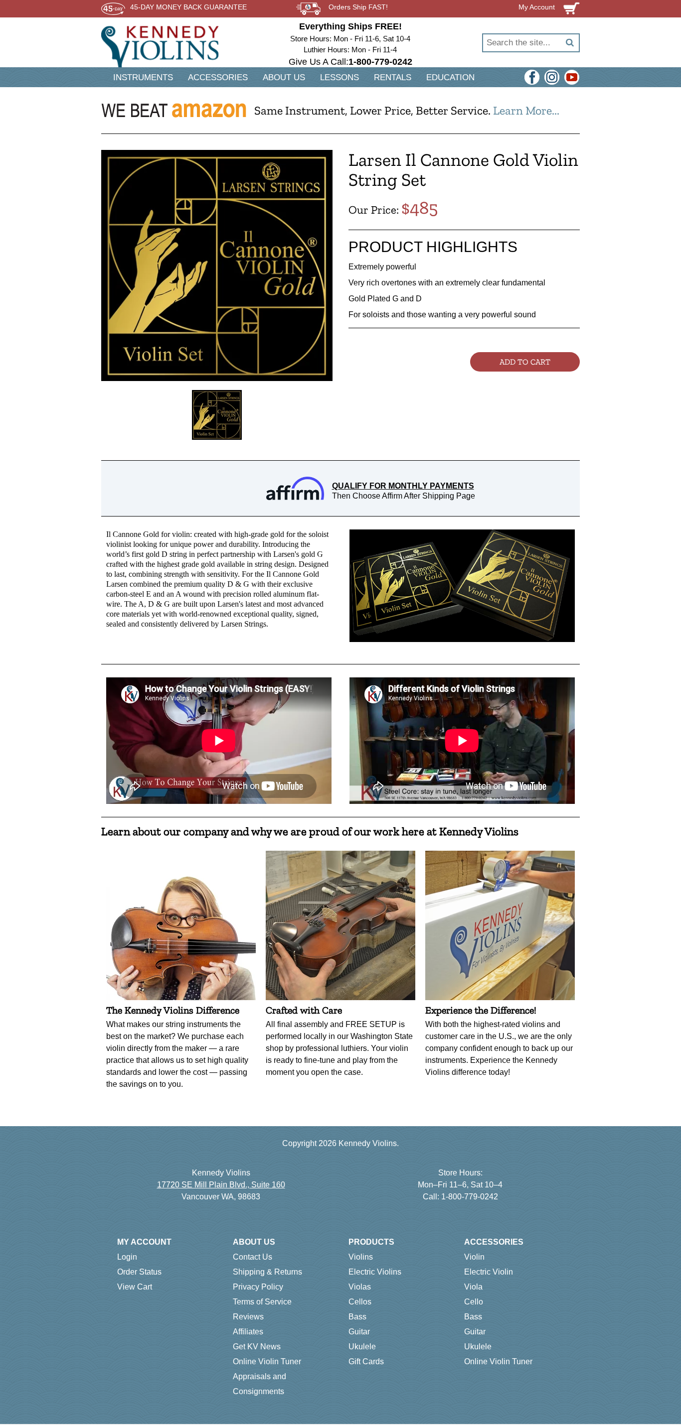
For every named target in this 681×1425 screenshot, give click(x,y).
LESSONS (339, 77)
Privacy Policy (258, 1287)
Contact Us (252, 1257)
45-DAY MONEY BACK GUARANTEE (188, 7)
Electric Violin (488, 1272)
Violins (360, 1257)
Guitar (359, 1331)
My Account (144, 1242)
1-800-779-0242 (469, 1196)
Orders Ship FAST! (358, 7)
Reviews (248, 1316)
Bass (357, 1316)
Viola (473, 1287)
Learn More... (526, 110)
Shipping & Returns (267, 1272)
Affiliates (248, 1331)
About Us (254, 1242)
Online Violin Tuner (267, 1361)
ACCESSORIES (218, 77)
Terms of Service (262, 1301)
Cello (473, 1301)
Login (127, 1257)
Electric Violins (374, 1272)
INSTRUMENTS (143, 77)
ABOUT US (284, 77)
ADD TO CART (525, 362)
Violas (359, 1287)
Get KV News (257, 1346)
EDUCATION (450, 77)
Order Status (139, 1272)
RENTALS (392, 77)
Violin (474, 1257)
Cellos (359, 1301)
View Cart (134, 1287)
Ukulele (362, 1346)
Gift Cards (366, 1361)
